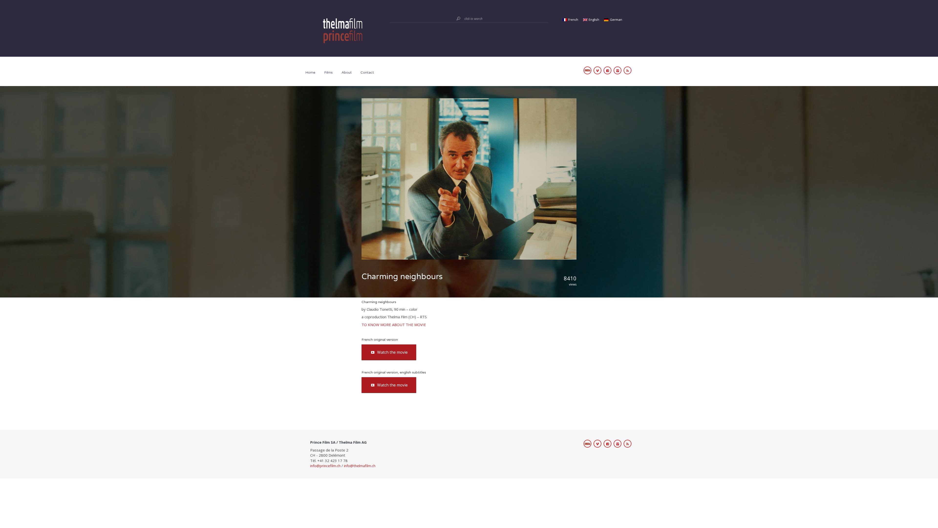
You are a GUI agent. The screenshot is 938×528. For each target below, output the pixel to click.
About (346, 72)
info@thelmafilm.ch (359, 465)
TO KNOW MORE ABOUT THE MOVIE (394, 324)
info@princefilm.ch (325, 465)
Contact (367, 72)
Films (328, 72)
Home (310, 72)
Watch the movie (392, 352)
